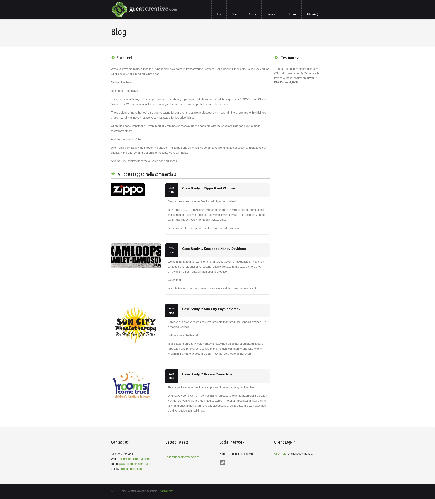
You (235, 14)
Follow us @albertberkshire (182, 457)
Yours (271, 14)
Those (291, 14)
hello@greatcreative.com (134, 458)
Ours (252, 14)
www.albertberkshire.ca (133, 463)
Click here (280, 453)
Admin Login (166, 490)
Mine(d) (312, 14)
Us (219, 14)
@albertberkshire (131, 468)
